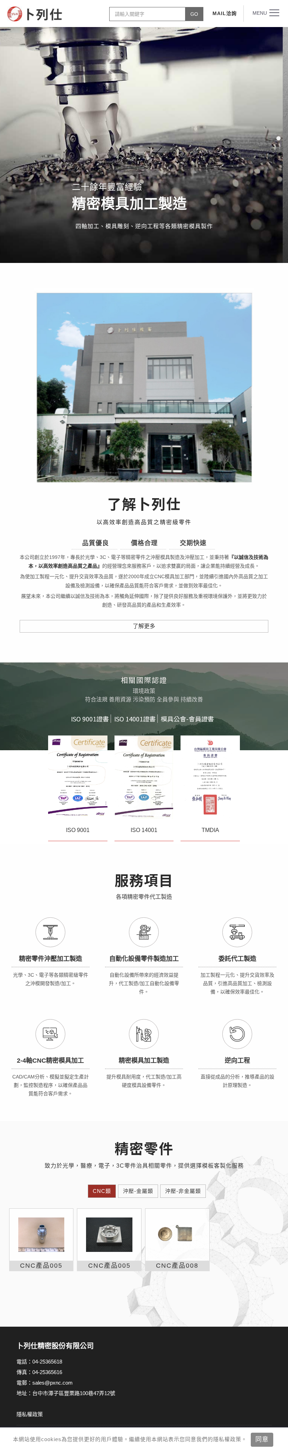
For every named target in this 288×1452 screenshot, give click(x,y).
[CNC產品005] (41, 1235)
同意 (262, 1439)
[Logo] (35, 14)
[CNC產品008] (177, 1235)
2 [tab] (278, 150)
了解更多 (144, 626)
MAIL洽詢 (224, 13)
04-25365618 (47, 1362)
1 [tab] (278, 138)
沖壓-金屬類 (138, 1191)
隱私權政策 (30, 1414)
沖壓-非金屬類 (183, 1191)
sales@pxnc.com (52, 1383)
